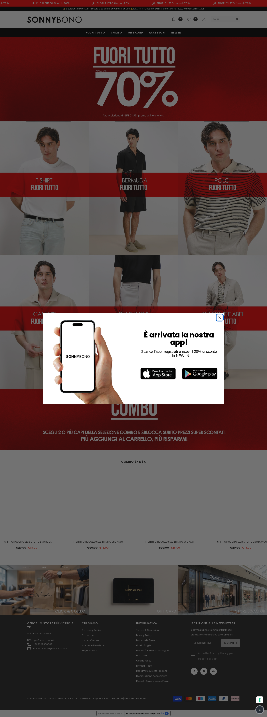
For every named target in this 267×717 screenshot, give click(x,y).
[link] (158, 374)
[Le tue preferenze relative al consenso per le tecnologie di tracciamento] (259, 699)
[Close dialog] (220, 317)
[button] (259, 709)
